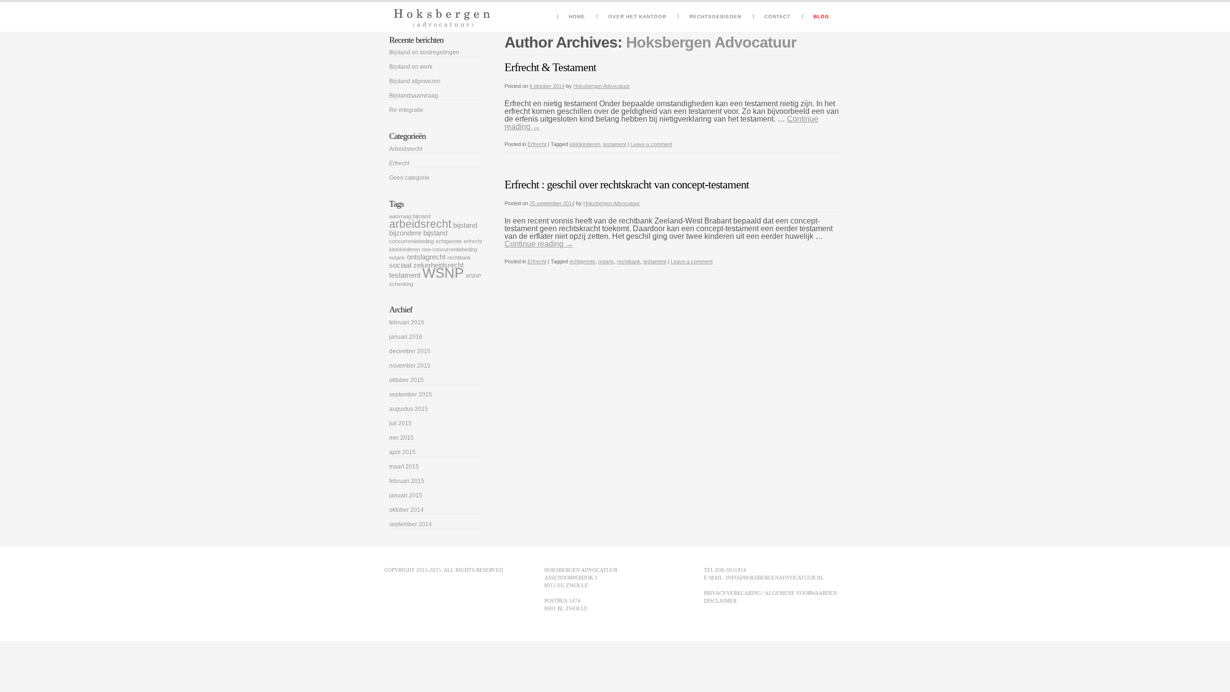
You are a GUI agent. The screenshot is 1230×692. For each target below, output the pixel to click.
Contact (777, 16)
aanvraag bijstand (409, 216)
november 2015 (409, 365)
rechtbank (628, 261)
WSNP (443, 273)
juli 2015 (400, 423)
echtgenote (582, 261)
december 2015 (409, 351)
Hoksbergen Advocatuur (711, 42)
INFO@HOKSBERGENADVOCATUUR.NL (775, 578)
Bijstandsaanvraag (413, 95)
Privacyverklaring (732, 593)
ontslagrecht (426, 257)
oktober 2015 (406, 380)
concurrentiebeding (411, 241)
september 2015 (410, 394)
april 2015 (402, 452)
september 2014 (410, 524)
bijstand (465, 225)
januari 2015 (405, 495)
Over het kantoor (637, 16)
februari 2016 (406, 322)
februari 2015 (406, 481)
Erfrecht (537, 144)
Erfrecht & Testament (550, 67)
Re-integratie (406, 110)
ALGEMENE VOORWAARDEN (801, 593)
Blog (821, 16)
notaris (606, 261)
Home (577, 16)
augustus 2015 (408, 409)
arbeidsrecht (420, 224)
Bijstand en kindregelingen (424, 52)
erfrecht (473, 241)
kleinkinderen (584, 144)
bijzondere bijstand (418, 233)
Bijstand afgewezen (415, 81)
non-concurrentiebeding (449, 249)
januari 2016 (405, 337)
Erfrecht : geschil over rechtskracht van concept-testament (626, 184)
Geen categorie (409, 177)
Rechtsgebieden (715, 16)
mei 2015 (401, 437)
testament (614, 144)
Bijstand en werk (410, 66)
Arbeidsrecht (405, 149)
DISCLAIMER (720, 601)
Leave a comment (651, 144)
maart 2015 (404, 466)
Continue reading (538, 244)
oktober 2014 (406, 510)
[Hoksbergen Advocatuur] (442, 18)
